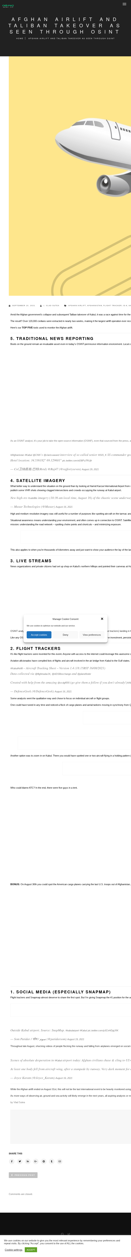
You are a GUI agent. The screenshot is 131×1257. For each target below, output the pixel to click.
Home (19, 38)
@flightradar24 (42, 674)
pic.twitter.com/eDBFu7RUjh (77, 460)
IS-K (125, 305)
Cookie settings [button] (13, 1250)
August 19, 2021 (75, 1039)
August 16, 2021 (64, 506)
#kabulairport (72, 1030)
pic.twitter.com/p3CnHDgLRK (103, 1030)
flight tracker (112, 305)
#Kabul (28, 455)
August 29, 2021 (90, 469)
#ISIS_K (102, 455)
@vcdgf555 (63, 682)
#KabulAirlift (16, 668)
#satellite (32, 498)
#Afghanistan (17, 455)
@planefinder (84, 674)
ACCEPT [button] (31, 1249)
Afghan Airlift (77, 305)
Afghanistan (94, 305)
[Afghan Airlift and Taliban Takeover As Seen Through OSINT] (11, 1161)
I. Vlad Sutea (51, 305)
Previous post (25, 1175)
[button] (102, 619)
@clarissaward (51, 455)
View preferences (92, 634)
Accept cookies (39, 634)
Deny (65, 634)
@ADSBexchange (61, 674)
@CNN (36, 455)
